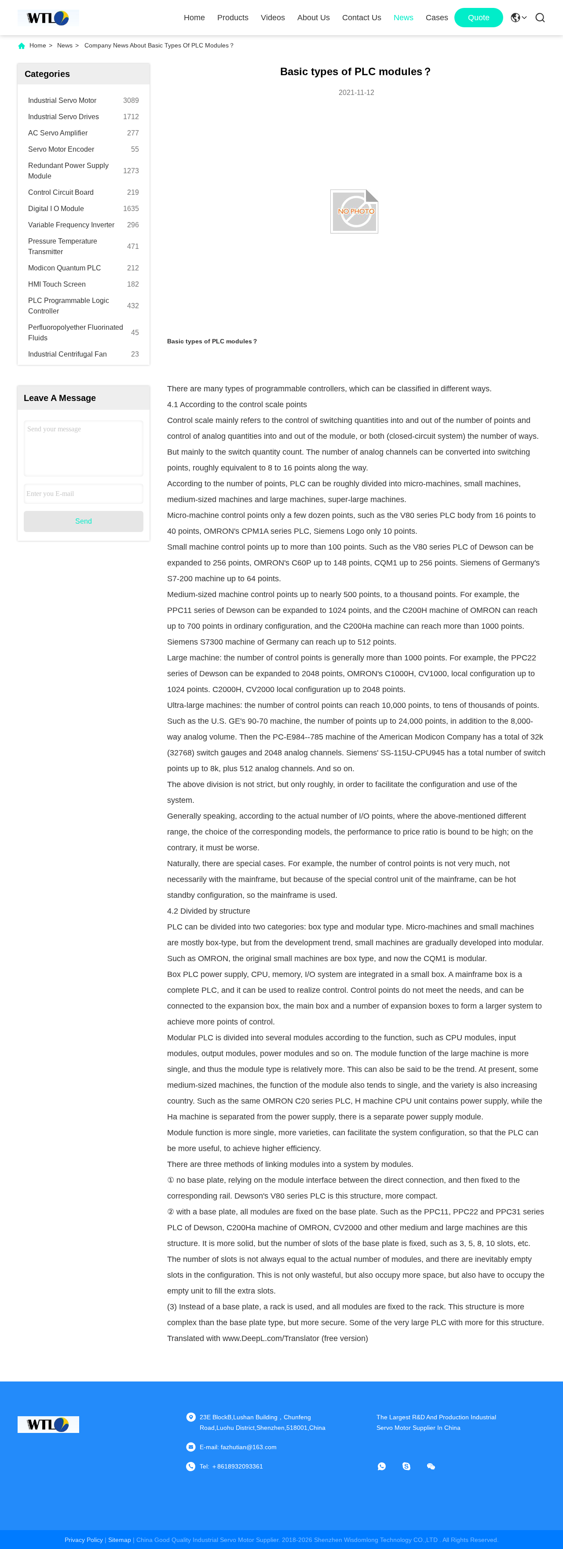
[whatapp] (388, 1466)
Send (83, 521)
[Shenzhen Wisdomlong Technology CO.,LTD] (48, 17)
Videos (273, 17)
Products (233, 17)
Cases (437, 17)
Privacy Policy (84, 1539)
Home (194, 17)
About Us (313, 17)
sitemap (119, 1539)
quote (479, 17)
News (403, 17)
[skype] (412, 1466)
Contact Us (361, 17)
